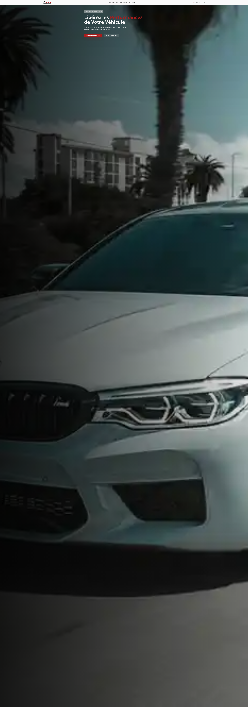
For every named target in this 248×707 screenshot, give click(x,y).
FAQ (129, 2)
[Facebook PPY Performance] (202, 2)
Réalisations (119, 2)
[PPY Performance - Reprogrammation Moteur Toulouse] (47, 2)
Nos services (112, 2)
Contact (133, 2)
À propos (125, 2)
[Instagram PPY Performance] (204, 2)
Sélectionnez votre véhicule (93, 35)
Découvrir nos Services (111, 35)
